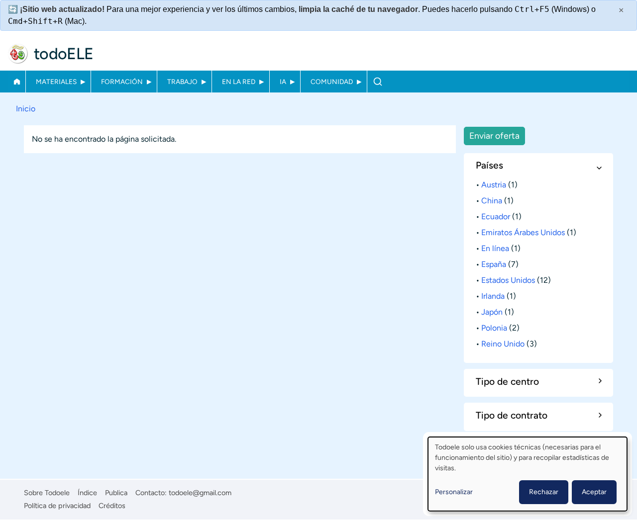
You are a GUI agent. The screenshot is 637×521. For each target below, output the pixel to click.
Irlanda (493, 296)
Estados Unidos (508, 280)
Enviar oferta (494, 135)
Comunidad (332, 82)
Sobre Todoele (47, 492)
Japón (492, 312)
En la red (238, 82)
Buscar (377, 82)
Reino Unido (503, 343)
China (491, 200)
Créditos (112, 505)
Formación (122, 82)
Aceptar (594, 492)
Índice (87, 492)
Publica (116, 492)
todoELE (64, 53)
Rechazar (543, 492)
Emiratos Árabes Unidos (523, 232)
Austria (493, 184)
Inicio (16, 82)
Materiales (56, 82)
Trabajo (182, 82)
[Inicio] (18, 54)
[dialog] (527, 474)
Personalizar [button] (454, 492)
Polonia (494, 328)
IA (283, 82)
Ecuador (495, 216)
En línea (495, 248)
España (493, 264)
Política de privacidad (57, 505)
